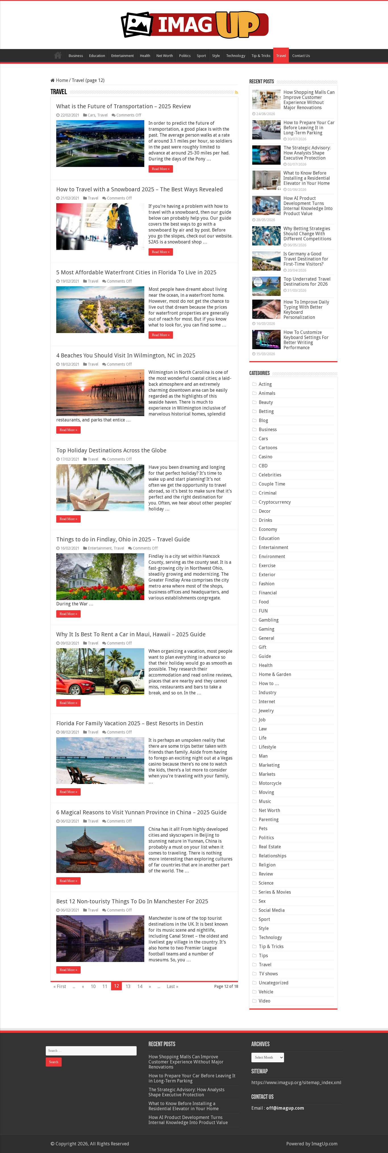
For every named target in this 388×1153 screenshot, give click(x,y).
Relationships (272, 856)
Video (264, 1001)
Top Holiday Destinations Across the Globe (111, 450)
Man (263, 756)
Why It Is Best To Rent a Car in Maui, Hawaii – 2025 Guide (131, 634)
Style (216, 56)
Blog (263, 420)
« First (59, 986)
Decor (265, 511)
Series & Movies (275, 892)
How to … (269, 683)
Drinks (265, 520)
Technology (235, 56)
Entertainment (122, 56)
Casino (265, 456)
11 (104, 986)
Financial (268, 592)
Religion (267, 865)
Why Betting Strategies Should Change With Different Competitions (307, 233)
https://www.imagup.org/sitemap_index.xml (296, 1082)
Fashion (266, 583)
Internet (267, 701)
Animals (267, 393)
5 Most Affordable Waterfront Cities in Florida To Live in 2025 (136, 272)
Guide (265, 656)
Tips (263, 955)
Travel (281, 56)
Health (145, 56)
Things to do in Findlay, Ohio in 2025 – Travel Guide (123, 539)
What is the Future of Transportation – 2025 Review (123, 106)
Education (97, 56)
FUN (263, 611)
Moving (266, 792)
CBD (263, 466)
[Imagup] (194, 24)
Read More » (161, 169)
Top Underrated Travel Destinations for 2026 (307, 281)
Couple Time (272, 484)
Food (264, 602)
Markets (267, 774)
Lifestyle (267, 747)
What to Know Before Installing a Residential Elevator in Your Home (306, 178)
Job (262, 719)
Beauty (266, 402)
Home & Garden (275, 674)
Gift (262, 647)
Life (262, 738)
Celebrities (270, 475)
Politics (185, 56)
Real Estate (270, 846)
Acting (265, 384)
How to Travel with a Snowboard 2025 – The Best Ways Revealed (139, 189)
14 (139, 986)
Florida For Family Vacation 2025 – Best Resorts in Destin (129, 723)
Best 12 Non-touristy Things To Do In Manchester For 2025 (132, 901)
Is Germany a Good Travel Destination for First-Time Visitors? (305, 259)
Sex (262, 901)
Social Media (272, 910)
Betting (266, 411)
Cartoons (268, 447)
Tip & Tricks (260, 56)
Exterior (267, 574)
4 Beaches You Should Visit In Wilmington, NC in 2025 (125, 355)
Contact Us (301, 56)
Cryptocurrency (275, 502)
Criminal (268, 493)
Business (76, 56)
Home (58, 55)
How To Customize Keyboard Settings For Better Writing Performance (306, 340)
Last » (172, 986)
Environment (272, 556)
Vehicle (266, 992)
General (266, 638)
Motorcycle (270, 783)
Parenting (269, 819)
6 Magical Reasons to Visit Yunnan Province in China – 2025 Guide (141, 812)
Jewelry (266, 710)
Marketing (269, 765)
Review (266, 874)
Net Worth (165, 56)
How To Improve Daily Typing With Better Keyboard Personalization (306, 309)
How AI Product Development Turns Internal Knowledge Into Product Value (308, 206)
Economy (268, 529)
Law (263, 729)
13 (128, 986)
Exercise (267, 565)
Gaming (266, 629)
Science (266, 883)
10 (93, 986)
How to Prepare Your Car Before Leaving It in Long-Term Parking (309, 127)
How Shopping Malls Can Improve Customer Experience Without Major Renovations (309, 100)
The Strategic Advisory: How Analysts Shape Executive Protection (307, 153)
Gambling (269, 620)
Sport (201, 56)
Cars (91, 115)
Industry (267, 692)
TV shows (268, 973)
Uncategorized (274, 982)
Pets (263, 828)
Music (265, 801)
